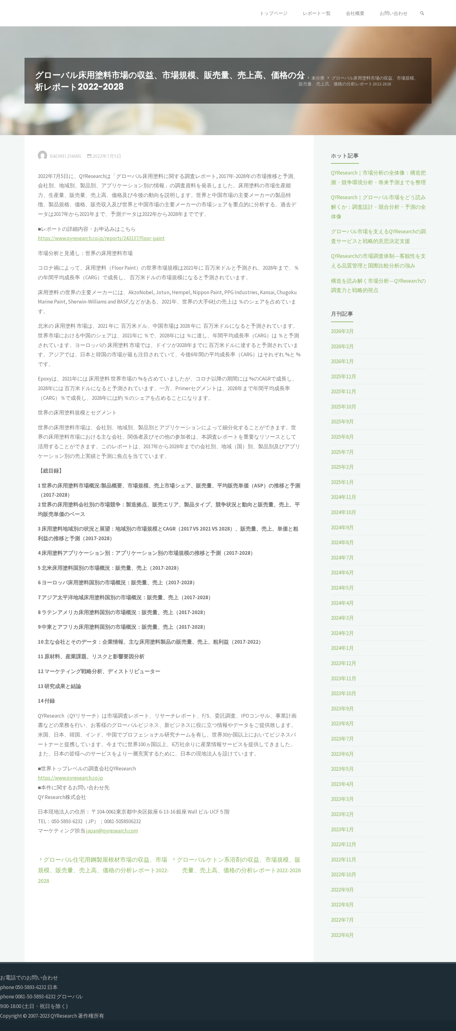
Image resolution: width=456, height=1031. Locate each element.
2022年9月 (342, 889)
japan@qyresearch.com (112, 830)
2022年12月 (343, 844)
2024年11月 (343, 497)
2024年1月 (342, 648)
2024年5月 (342, 587)
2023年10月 (343, 693)
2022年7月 (342, 919)
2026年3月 (342, 331)
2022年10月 (343, 874)
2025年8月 (342, 436)
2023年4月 (342, 784)
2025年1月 (342, 482)
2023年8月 (342, 723)
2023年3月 (342, 799)
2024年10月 (343, 512)
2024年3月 (342, 617)
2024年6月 (342, 572)
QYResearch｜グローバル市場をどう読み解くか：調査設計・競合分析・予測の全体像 (378, 207)
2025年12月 (343, 376)
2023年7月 (342, 738)
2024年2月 (342, 633)
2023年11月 (343, 678)
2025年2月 (342, 466)
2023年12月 (343, 663)
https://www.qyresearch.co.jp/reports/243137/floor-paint (101, 238)
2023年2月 (342, 814)
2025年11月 (343, 391)
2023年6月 (342, 753)
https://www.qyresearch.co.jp (70, 777)
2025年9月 (342, 421)
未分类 (317, 77)
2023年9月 (342, 708)
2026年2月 (342, 346)
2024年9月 (342, 527)
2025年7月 (342, 452)
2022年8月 (342, 904)
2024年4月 (342, 603)
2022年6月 (342, 935)
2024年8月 (342, 542)
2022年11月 (343, 859)
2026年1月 (342, 361)
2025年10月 (343, 406)
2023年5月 (342, 768)
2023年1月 (342, 829)
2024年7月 (342, 557)
